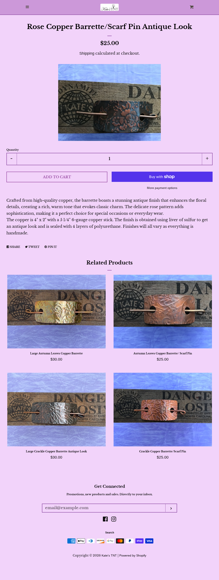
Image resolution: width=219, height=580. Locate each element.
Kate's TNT (109, 555)
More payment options (162, 188)
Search (109, 532)
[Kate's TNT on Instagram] (113, 520)
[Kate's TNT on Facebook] (105, 520)
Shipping (86, 53)
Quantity (12, 149)
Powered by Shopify (132, 555)
